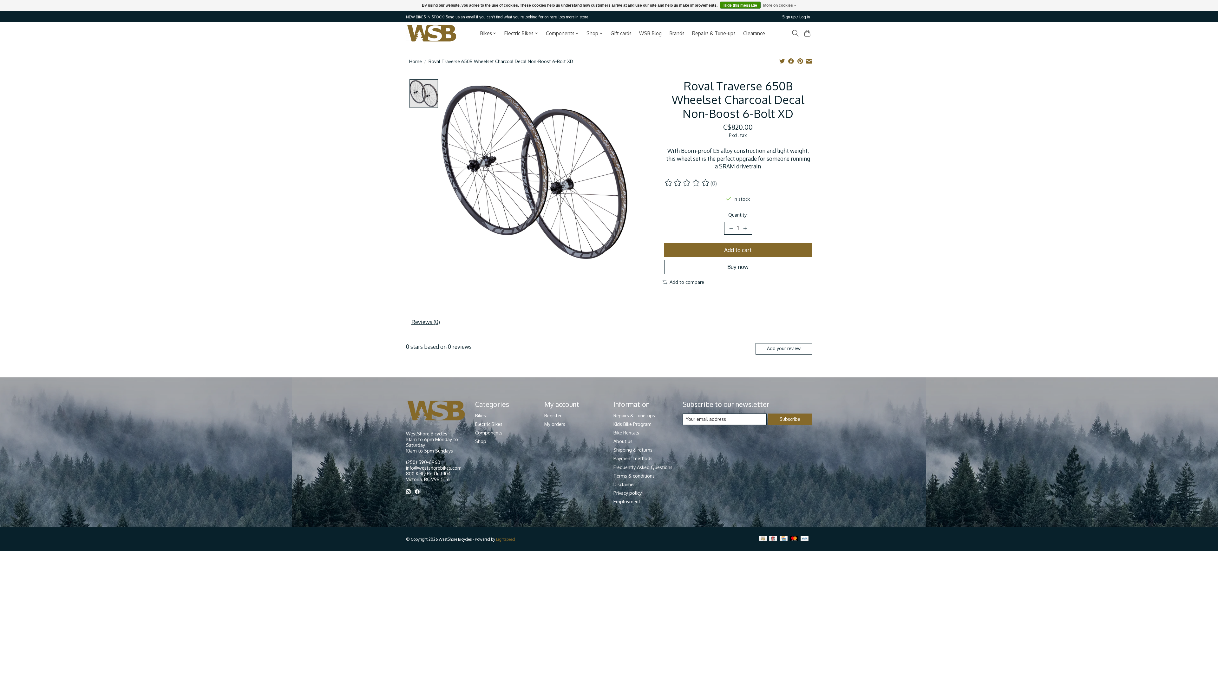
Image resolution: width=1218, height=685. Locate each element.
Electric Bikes (488, 424)
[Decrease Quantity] (731, 228)
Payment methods (632, 458)
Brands (676, 33)
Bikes (480, 415)
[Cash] (763, 539)
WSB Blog (650, 33)
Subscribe (790, 419)
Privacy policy (627, 493)
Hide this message (740, 5)
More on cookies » (779, 5)
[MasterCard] (794, 539)
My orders (554, 424)
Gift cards (621, 33)
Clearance (754, 33)
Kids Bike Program (632, 424)
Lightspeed (505, 539)
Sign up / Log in (796, 16)
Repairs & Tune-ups (714, 33)
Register (553, 415)
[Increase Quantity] (745, 228)
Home (415, 61)
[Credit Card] (784, 539)
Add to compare (687, 282)
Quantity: (738, 215)
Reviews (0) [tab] (425, 321)
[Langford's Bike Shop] (431, 33)
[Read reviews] (687, 183)
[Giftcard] (773, 539)
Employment (626, 501)
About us (622, 441)
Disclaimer (624, 484)
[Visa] (805, 539)
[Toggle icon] (795, 33)
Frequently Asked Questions (642, 467)
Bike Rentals (626, 432)
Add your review (784, 348)
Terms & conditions (634, 476)
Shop (480, 441)
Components (488, 432)
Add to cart (738, 249)
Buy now (738, 266)
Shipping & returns (632, 450)
